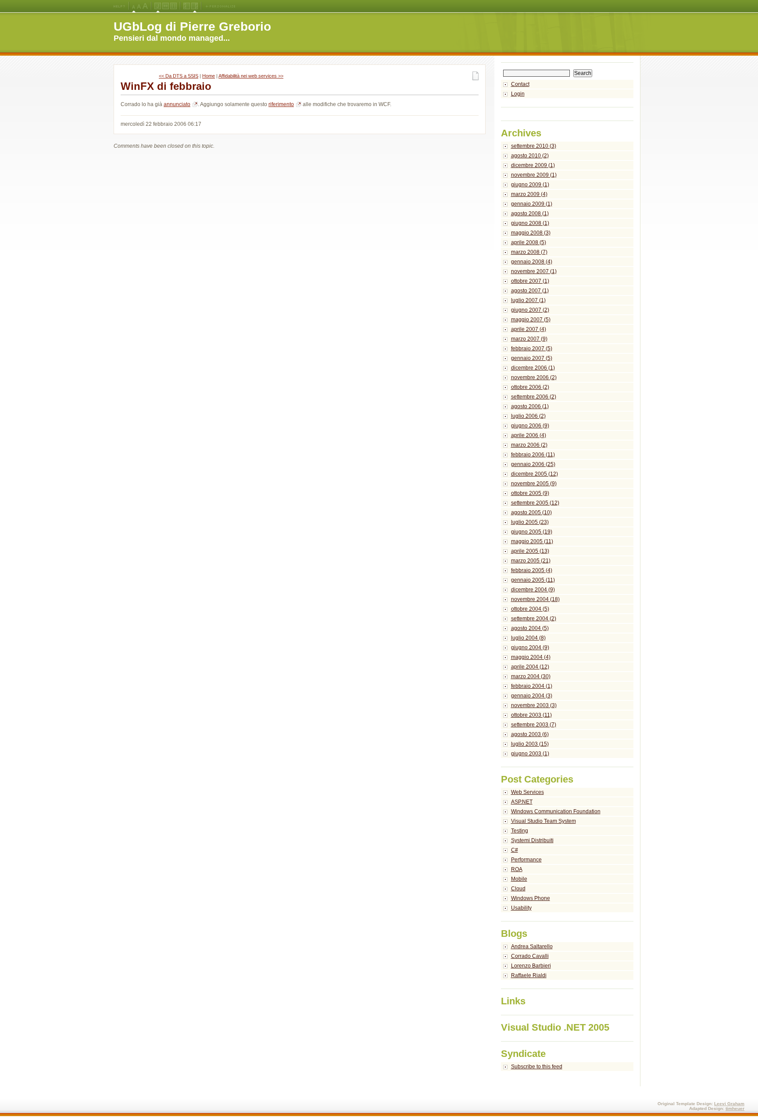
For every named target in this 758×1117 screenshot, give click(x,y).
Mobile (519, 879)
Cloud (518, 889)
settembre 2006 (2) (533, 397)
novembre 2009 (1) (534, 175)
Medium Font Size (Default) (134, 6)
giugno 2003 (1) (530, 754)
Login (518, 94)
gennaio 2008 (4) (531, 262)
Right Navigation (194, 6)
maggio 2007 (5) (531, 320)
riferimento (281, 104)
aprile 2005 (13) (530, 551)
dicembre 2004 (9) (533, 590)
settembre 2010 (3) (533, 146)
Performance (526, 860)
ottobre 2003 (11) (531, 715)
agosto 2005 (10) (531, 512)
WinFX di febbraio (166, 86)
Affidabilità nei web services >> (250, 75)
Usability (521, 908)
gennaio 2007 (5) (531, 358)
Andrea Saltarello (532, 946)
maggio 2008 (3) (531, 233)
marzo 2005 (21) (531, 561)
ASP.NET (522, 802)
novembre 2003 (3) (534, 705)
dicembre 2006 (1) (533, 368)
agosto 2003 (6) (530, 734)
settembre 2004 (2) (533, 618)
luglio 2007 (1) (528, 300)
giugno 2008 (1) (530, 223)
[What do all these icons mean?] (119, 6)
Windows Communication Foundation (556, 811)
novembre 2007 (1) (534, 271)
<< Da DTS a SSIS (178, 75)
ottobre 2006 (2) (530, 387)
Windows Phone (530, 898)
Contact (520, 84)
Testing (519, 831)
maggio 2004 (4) (531, 657)
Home (208, 75)
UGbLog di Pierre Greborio (192, 26)
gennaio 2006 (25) (533, 464)
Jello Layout (157, 6)
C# (514, 850)
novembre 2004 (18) (535, 599)
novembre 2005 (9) (534, 483)
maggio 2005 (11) (532, 541)
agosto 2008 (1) (530, 213)
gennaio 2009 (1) (531, 204)
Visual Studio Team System (543, 821)
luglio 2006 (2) (528, 416)
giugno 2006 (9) (530, 426)
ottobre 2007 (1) (530, 281)
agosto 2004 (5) (530, 628)
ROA (516, 869)
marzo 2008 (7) (529, 252)
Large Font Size (139, 6)
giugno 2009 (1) (530, 184)
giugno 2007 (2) (530, 310)
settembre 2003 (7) (533, 725)
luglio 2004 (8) (528, 638)
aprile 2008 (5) (528, 242)
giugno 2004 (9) (530, 647)
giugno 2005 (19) (531, 532)
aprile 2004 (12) (530, 667)
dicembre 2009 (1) (533, 165)
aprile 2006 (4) (528, 435)
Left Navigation (186, 6)
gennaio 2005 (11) (533, 580)
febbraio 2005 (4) (531, 570)
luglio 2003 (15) (530, 744)
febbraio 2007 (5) (531, 348)
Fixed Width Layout (173, 6)
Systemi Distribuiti (532, 840)
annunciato (177, 104)
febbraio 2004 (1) (531, 686)
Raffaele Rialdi (529, 975)
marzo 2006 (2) (529, 445)
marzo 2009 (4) (529, 194)
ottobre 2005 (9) (530, 493)
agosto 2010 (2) (530, 156)
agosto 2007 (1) (530, 291)
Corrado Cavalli (530, 956)
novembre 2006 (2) (534, 377)
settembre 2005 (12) (535, 503)
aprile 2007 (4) (528, 329)
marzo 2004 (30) (531, 676)
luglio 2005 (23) (530, 522)
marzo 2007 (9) (529, 339)
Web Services (527, 792)
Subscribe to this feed (536, 1067)
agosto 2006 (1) (530, 406)
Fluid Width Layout (165, 6)
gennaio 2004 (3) (531, 696)
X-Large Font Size (145, 6)
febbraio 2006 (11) (533, 455)
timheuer (735, 1108)
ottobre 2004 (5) (530, 609)
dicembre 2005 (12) (534, 474)
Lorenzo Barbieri (531, 966)
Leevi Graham (729, 1103)
